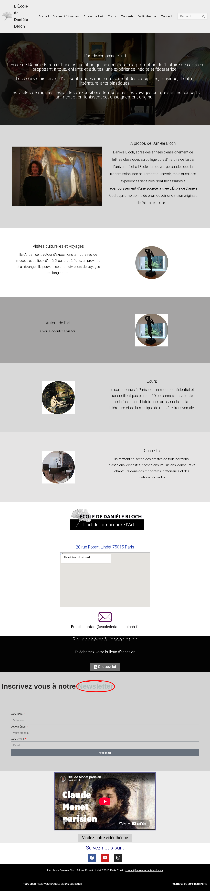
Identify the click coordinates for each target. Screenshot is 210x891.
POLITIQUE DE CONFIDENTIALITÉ (189, 884)
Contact (166, 16)
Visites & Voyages (66, 16)
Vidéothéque (147, 16)
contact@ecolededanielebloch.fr (111, 627)
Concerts (127, 16)
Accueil (43, 16)
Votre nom (17, 714)
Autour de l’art (93, 16)
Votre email (17, 739)
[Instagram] (118, 858)
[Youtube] (105, 858)
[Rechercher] (204, 16)
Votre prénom (19, 726)
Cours (112, 16)
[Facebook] (92, 858)
